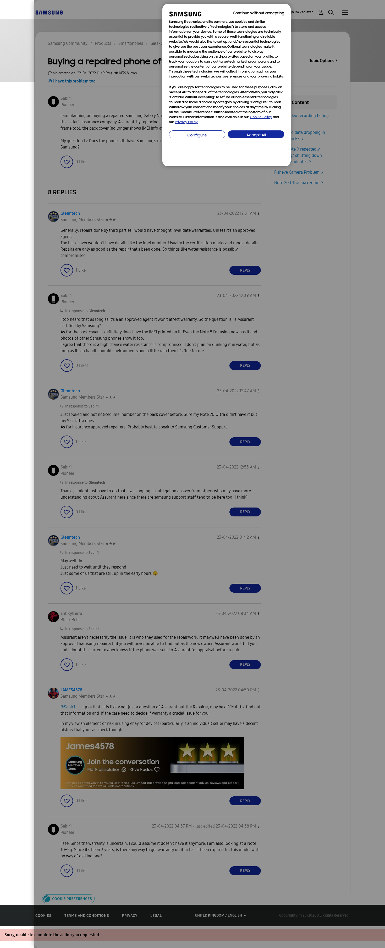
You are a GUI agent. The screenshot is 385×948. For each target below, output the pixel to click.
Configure (197, 135)
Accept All (256, 135)
